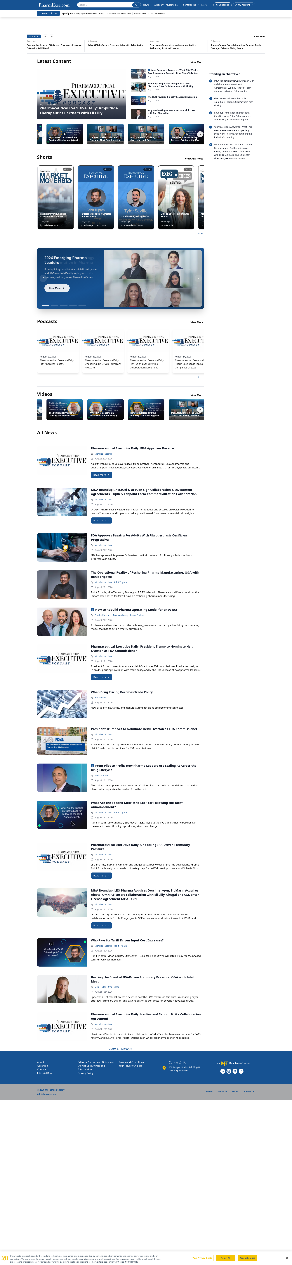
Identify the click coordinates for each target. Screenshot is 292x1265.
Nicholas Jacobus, (103, 582)
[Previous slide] (43, 278)
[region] (146, 1258)
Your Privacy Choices (130, 1065)
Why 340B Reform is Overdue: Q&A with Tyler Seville (54, 45)
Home (209, 1091)
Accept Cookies (247, 1257)
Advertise (42, 1065)
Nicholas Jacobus (103, 453)
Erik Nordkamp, (121, 615)
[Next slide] (198, 278)
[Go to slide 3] (64, 305)
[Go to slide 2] (54, 305)
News (146, 4)
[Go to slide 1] (45, 305)
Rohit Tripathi (120, 582)
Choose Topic (46, 13)
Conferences (189, 4)
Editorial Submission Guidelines (96, 1062)
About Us (222, 1091)
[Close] (287, 1257)
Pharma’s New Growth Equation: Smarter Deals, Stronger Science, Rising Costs (175, 47)
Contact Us (43, 1069)
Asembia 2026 (140, 13)
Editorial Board (45, 1073)
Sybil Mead (114, 986)
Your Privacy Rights (202, 1257)
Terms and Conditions (131, 1062)
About (40, 1062)
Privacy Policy (85, 1073)
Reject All (225, 1257)
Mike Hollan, (100, 986)
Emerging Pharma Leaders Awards (89, 13)
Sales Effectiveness (156, 13)
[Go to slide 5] (82, 305)
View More (259, 36)
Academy (158, 4)
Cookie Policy (131, 1261)
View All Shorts (194, 158)
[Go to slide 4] (73, 305)
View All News (119, 1049)
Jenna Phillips (137, 615)
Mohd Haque (101, 775)
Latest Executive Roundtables (118, 13)
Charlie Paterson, (103, 615)
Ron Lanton (100, 697)
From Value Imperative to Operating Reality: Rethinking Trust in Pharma (111, 47)
